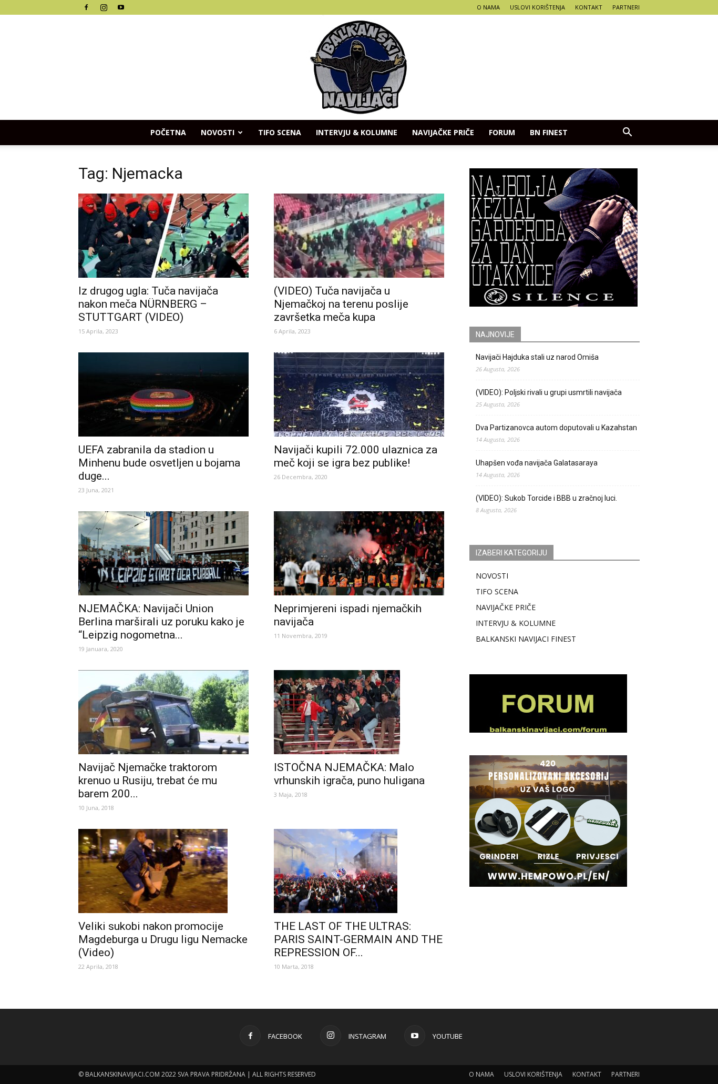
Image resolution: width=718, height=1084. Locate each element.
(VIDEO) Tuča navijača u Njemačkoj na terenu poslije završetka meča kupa (341, 304)
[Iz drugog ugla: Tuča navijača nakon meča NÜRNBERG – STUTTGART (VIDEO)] (163, 236)
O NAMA (488, 7)
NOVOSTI (492, 576)
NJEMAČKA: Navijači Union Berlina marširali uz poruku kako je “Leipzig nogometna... (161, 621)
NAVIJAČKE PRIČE (443, 132)
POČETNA (168, 132)
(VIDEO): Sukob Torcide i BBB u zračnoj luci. (546, 498)
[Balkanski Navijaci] (359, 67)
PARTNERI (626, 7)
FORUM (502, 132)
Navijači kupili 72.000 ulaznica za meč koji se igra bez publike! (355, 456)
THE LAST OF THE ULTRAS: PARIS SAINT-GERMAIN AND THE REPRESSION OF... (358, 939)
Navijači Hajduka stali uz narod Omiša (537, 357)
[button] (627, 132)
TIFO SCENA (279, 132)
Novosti (217, 132)
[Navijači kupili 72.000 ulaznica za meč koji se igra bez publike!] (359, 394)
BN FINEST (549, 132)
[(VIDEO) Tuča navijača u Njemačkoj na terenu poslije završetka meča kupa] (359, 236)
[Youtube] (121, 7)
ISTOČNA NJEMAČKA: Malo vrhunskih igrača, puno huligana (349, 774)
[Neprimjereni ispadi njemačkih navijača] (359, 553)
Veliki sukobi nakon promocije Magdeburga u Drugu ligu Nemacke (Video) (163, 939)
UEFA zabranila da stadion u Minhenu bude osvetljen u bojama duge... (159, 462)
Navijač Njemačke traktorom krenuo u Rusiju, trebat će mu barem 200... (147, 780)
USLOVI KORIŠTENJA (537, 7)
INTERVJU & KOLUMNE (356, 132)
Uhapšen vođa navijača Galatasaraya (537, 463)
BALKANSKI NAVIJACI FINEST (526, 639)
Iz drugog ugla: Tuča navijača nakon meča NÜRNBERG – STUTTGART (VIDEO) (148, 304)
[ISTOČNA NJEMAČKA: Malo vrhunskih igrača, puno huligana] (359, 712)
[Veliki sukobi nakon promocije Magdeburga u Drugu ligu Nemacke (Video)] (163, 871)
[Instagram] (103, 7)
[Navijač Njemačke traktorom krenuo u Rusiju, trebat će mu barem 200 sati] (163, 712)
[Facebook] (86, 7)
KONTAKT (588, 7)
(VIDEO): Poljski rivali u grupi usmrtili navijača (549, 392)
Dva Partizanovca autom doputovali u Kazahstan (556, 427)
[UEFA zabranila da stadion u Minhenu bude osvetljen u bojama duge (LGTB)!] (163, 394)
